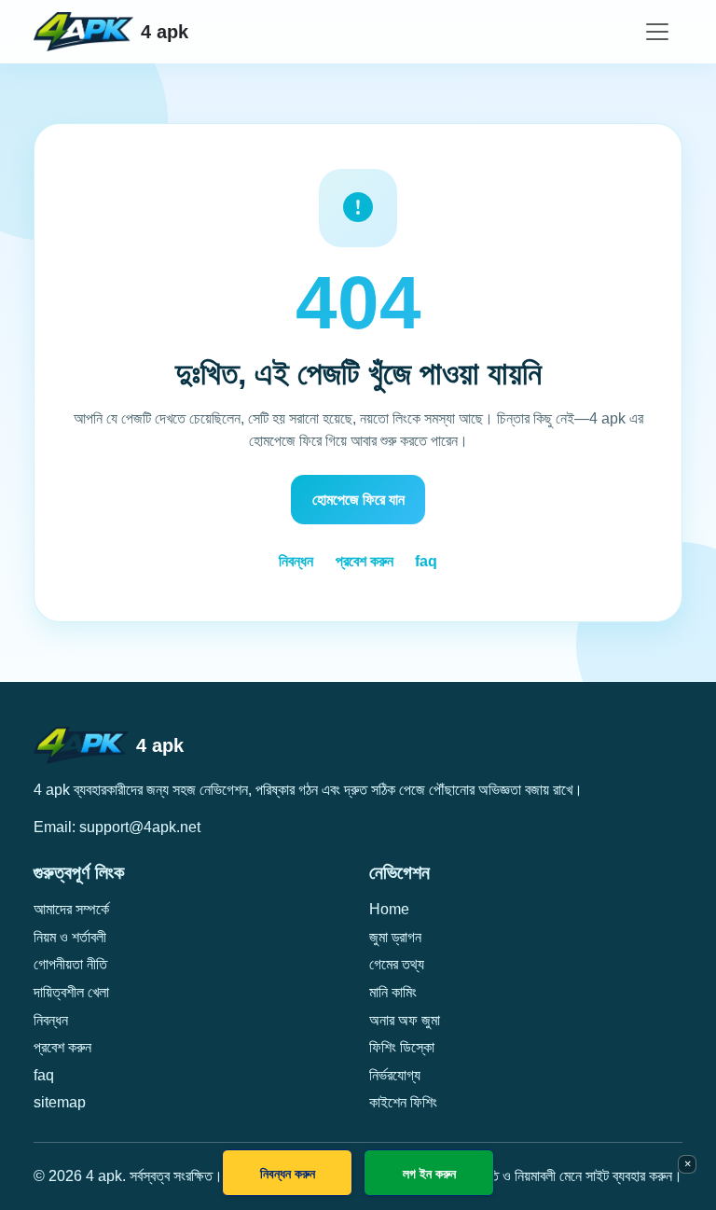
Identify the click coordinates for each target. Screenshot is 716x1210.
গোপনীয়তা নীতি (70, 964)
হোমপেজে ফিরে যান (358, 500)
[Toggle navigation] (657, 31)
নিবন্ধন (296, 561)
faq (426, 561)
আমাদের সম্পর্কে (71, 909)
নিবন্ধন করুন (287, 1173)
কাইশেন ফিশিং (403, 1102)
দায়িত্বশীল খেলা (71, 992)
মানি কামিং (393, 992)
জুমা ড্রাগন (395, 937)
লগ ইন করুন (429, 1173)
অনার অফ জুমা (404, 1020)
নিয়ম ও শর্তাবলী (70, 937)
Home (389, 909)
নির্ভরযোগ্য (394, 1075)
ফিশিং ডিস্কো (401, 1047)
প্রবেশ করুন (364, 561)
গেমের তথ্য (396, 964)
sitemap (60, 1102)
